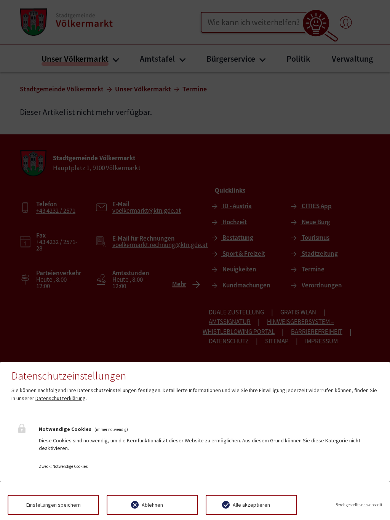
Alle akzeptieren (251, 504)
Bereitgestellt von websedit (359, 504)
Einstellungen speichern (53, 504)
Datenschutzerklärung (60, 398)
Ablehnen (152, 504)
